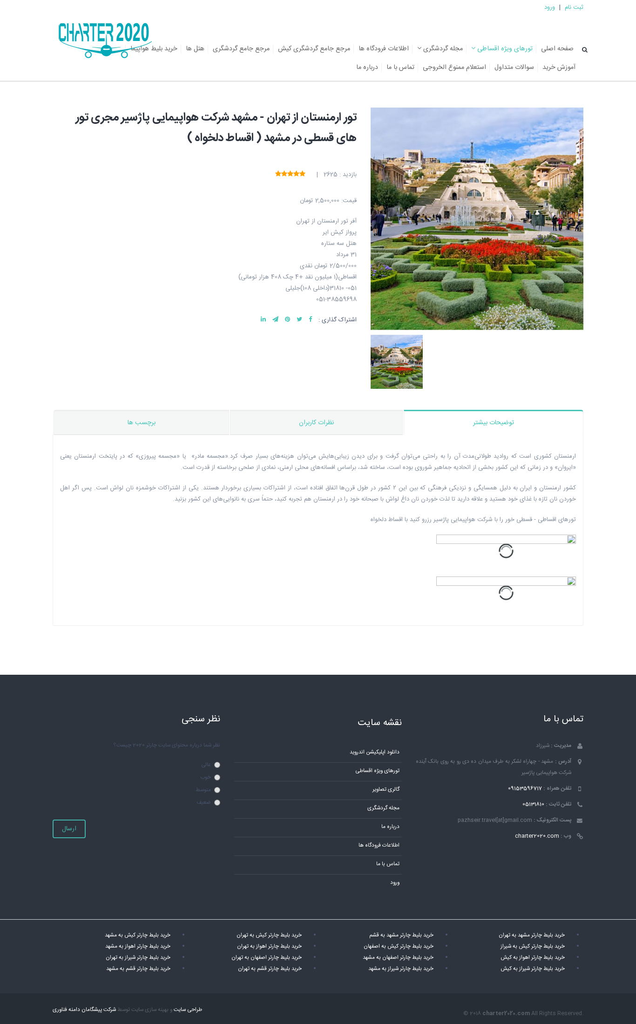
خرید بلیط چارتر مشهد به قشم (401, 935)
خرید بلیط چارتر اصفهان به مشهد (398, 957)
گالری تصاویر (385, 789)
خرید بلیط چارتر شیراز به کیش (533, 968)
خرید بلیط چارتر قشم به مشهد (138, 968)
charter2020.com (537, 836)
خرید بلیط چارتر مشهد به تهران (532, 935)
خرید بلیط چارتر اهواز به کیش (533, 957)
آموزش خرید (558, 67)
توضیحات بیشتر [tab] (493, 422)
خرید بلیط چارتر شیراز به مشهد (400, 968)
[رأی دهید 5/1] (302, 174)
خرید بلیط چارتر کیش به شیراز (533, 946)
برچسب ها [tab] (142, 422)
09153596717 (525, 788)
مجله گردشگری (442, 48)
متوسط (203, 790)
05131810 (533, 804)
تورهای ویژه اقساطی (504, 48)
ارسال (69, 828)
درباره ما (367, 67)
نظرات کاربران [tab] (316, 422)
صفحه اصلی (557, 48)
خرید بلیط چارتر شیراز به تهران (138, 957)
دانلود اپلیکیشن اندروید (374, 752)
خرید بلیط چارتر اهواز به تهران (269, 946)
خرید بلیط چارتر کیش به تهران (269, 935)
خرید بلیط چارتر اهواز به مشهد (137, 946)
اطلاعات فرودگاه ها (384, 48)
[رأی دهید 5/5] (278, 174)
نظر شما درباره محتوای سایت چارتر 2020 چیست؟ (166, 745)
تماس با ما (400, 67)
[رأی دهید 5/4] (284, 174)
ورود (549, 7)
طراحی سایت (188, 1009)
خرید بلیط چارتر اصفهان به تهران (266, 957)
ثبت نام (574, 7)
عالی (206, 764)
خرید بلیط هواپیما (153, 48)
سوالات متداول (514, 67)
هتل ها (195, 48)
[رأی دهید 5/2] (296, 174)
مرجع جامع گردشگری (241, 48)
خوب (205, 777)
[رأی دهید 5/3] (290, 174)
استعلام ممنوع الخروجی (454, 67)
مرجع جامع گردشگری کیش (314, 48)
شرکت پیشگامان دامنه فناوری (84, 1009)
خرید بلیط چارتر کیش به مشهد (137, 935)
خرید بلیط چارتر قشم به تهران (270, 968)
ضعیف (203, 802)
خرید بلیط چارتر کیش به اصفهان (398, 946)
